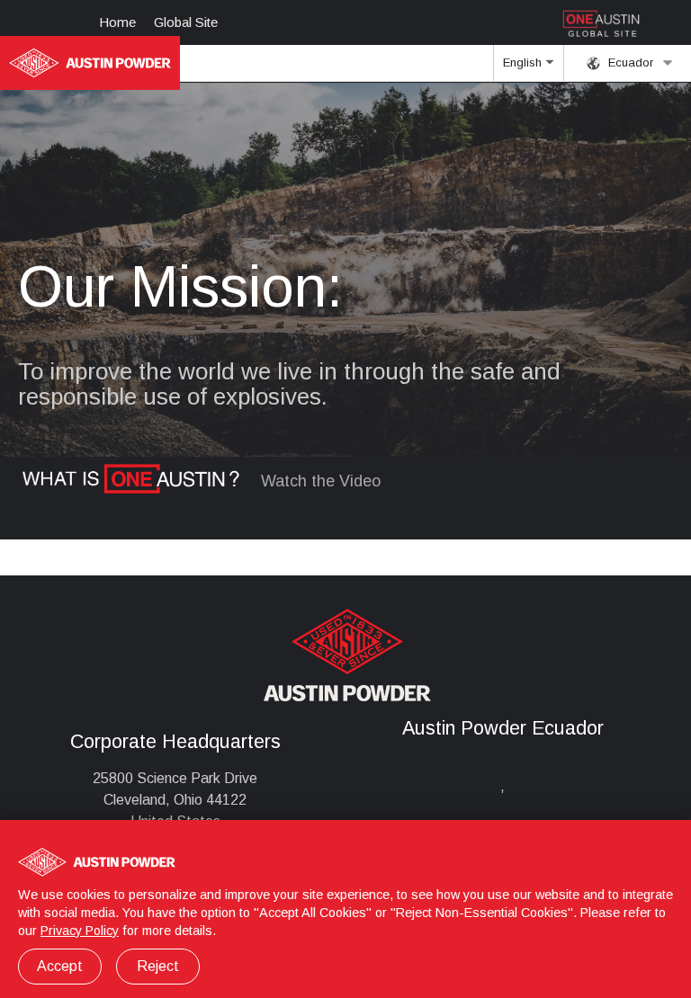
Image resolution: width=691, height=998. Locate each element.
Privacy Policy (79, 930)
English (524, 62)
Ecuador (629, 62)
